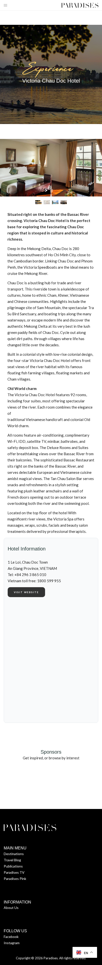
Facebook (11, 936)
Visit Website (26, 592)
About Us (11, 907)
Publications (13, 866)
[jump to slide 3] (55, 202)
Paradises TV (14, 872)
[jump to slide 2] (47, 202)
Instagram (12, 943)
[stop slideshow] (52, 190)
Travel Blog (12, 860)
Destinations (14, 854)
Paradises (51, 958)
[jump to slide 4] (64, 202)
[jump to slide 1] (38, 202)
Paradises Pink (15, 878)
